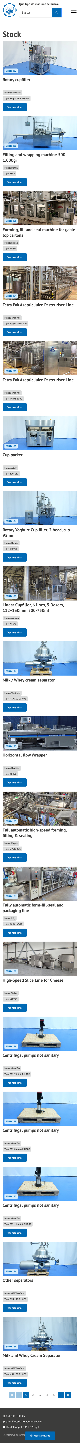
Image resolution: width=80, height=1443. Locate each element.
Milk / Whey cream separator (29, 680)
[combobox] (35, 12)
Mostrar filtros (42, 1435)
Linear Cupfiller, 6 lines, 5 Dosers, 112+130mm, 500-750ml (33, 607)
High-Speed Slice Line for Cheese (33, 980)
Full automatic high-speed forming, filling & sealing (34, 832)
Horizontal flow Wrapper (25, 755)
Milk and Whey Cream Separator (32, 1355)
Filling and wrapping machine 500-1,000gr (35, 157)
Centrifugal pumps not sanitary (31, 1055)
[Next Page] (61, 1395)
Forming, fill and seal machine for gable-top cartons (40, 232)
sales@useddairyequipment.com (24, 1421)
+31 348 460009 (15, 1416)
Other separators (18, 1280)
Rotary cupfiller (16, 79)
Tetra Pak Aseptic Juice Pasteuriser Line (38, 304)
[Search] (57, 12)
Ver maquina (14, 107)
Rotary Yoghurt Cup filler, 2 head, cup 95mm (36, 532)
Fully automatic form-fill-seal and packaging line (33, 907)
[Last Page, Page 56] (68, 1395)
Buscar (26, 12)
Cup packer (13, 454)
